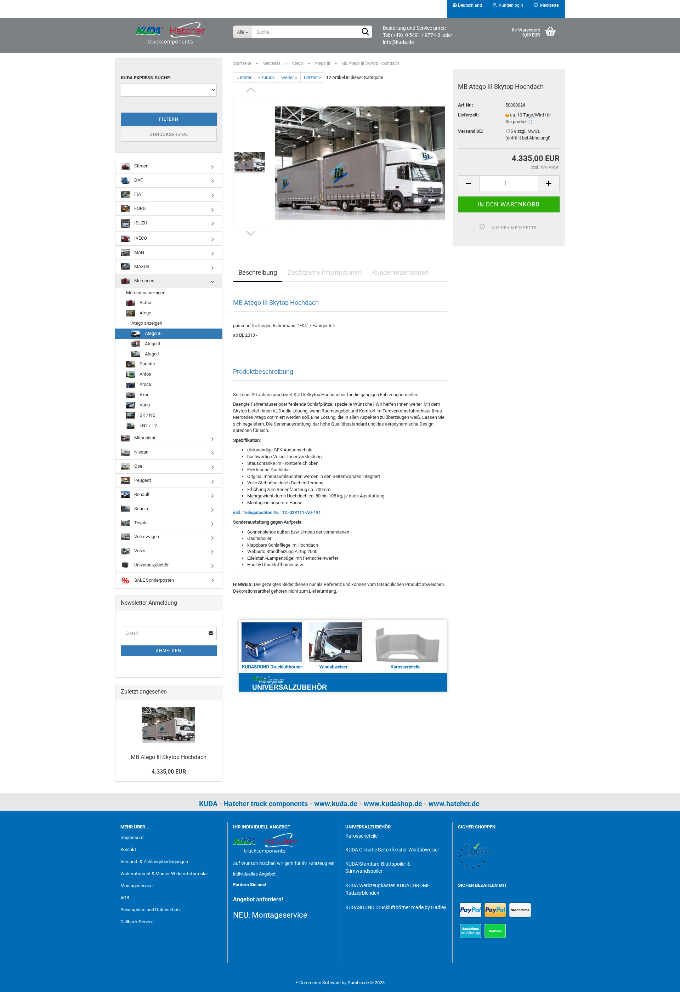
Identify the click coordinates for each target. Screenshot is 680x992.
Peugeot (142, 480)
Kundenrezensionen (400, 272)
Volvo (139, 550)
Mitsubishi (144, 437)
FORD (139, 208)
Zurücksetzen (169, 134)
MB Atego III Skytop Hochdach (168, 757)
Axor (143, 394)
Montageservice (136, 885)
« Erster (244, 77)
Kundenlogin (510, 5)
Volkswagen (146, 536)
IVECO (140, 238)
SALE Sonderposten (153, 580)
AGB (124, 897)
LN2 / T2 (147, 425)
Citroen (140, 166)
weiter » (289, 77)
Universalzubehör (151, 565)
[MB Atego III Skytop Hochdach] (360, 162)
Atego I (151, 354)
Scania (140, 508)
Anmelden (168, 650)
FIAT (138, 194)
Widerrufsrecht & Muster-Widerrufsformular (164, 873)
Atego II (152, 343)
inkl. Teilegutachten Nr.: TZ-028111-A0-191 (277, 512)
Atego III (153, 333)
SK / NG (146, 415)
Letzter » (312, 77)
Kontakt (128, 849)
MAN (138, 252)
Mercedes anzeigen (145, 292)
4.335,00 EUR (169, 771)
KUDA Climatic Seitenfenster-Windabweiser (392, 850)
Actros (145, 302)
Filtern (168, 119)
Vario (144, 404)
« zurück (266, 77)
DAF (138, 180)
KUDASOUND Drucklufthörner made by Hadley (395, 907)
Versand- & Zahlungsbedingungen (154, 861)
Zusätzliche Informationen (325, 272)
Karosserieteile (361, 836)
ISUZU (140, 223)
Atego (144, 312)
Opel (138, 466)
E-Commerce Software (318, 982)
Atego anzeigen (146, 323)
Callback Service (137, 921)
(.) (530, 122)
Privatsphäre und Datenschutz (150, 909)
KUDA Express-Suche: (146, 77)
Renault (141, 494)
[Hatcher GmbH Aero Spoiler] (171, 34)
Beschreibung (257, 272)
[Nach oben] (660, 981)
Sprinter (146, 363)
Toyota (140, 522)
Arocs (144, 384)
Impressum (131, 837)
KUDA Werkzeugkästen (370, 885)
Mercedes (143, 280)
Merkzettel (549, 5)
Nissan (140, 452)
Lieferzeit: (468, 115)
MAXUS (141, 266)
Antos (144, 374)
